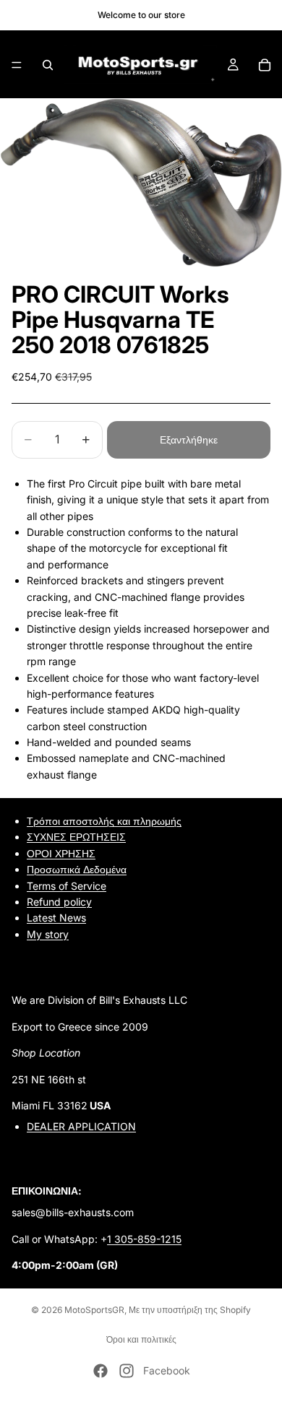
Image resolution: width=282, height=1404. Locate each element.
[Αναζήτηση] (48, 65)
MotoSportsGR (94, 1309)
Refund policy (59, 902)
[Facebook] (100, 1370)
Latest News (56, 917)
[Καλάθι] (265, 65)
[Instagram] (126, 1370)
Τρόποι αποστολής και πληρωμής (104, 821)
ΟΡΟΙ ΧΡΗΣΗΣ (61, 852)
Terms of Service (66, 885)
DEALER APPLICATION (81, 1126)
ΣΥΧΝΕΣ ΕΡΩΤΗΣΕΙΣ (76, 837)
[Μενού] (16, 65)
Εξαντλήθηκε (189, 439)
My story (48, 933)
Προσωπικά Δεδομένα (77, 869)
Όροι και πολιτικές (141, 1339)
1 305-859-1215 (144, 1238)
